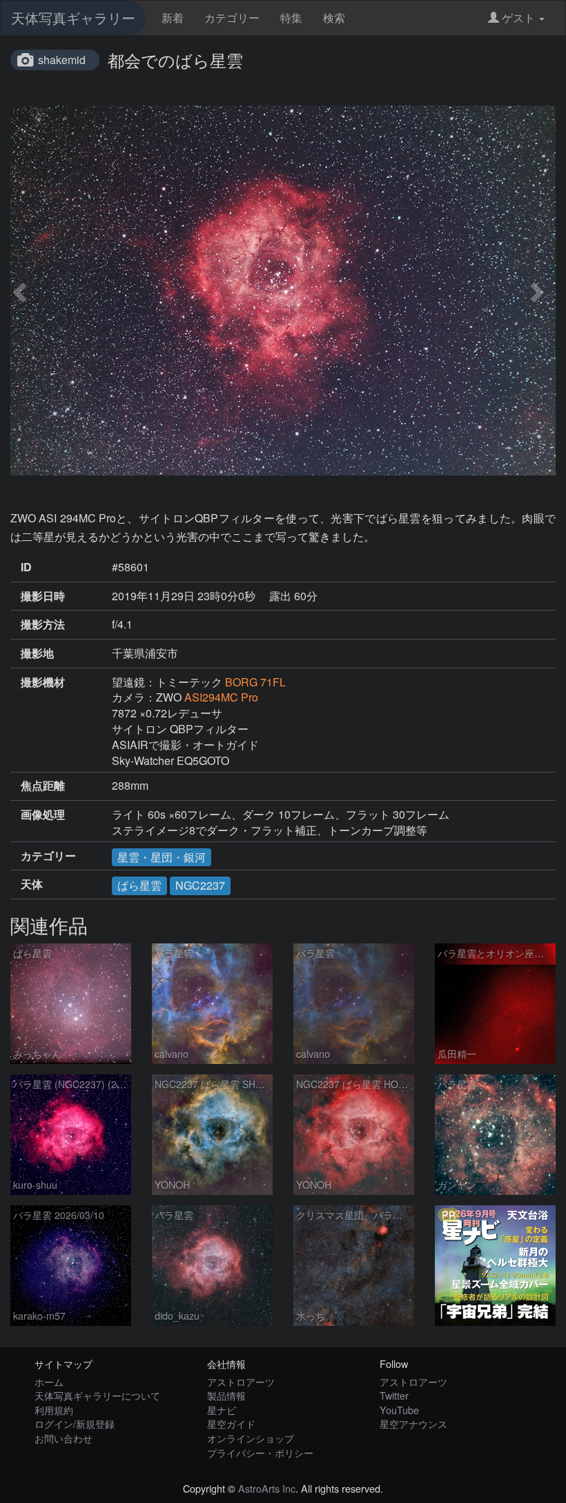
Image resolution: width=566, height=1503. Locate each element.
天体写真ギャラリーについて (97, 1395)
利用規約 (54, 1409)
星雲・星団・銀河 (161, 857)
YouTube (399, 1409)
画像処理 (43, 814)
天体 (32, 884)
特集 (291, 17)
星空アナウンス (413, 1423)
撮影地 (37, 653)
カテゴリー (232, 17)
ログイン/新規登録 (75, 1423)
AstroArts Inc (266, 1488)
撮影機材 (43, 682)
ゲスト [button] (518, 17)
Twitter (394, 1395)
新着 (173, 17)
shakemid (62, 60)
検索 (334, 17)
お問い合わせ (63, 1438)
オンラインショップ (250, 1438)
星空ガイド (231, 1423)
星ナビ (221, 1409)
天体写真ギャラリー (73, 18)
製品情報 (226, 1395)
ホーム (49, 1381)
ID (26, 567)
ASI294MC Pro (221, 697)
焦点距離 (43, 785)
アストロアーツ (241, 1381)
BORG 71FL (255, 682)
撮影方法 (43, 624)
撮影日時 (43, 596)
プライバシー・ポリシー (260, 1452)
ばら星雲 (139, 885)
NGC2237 (200, 885)
